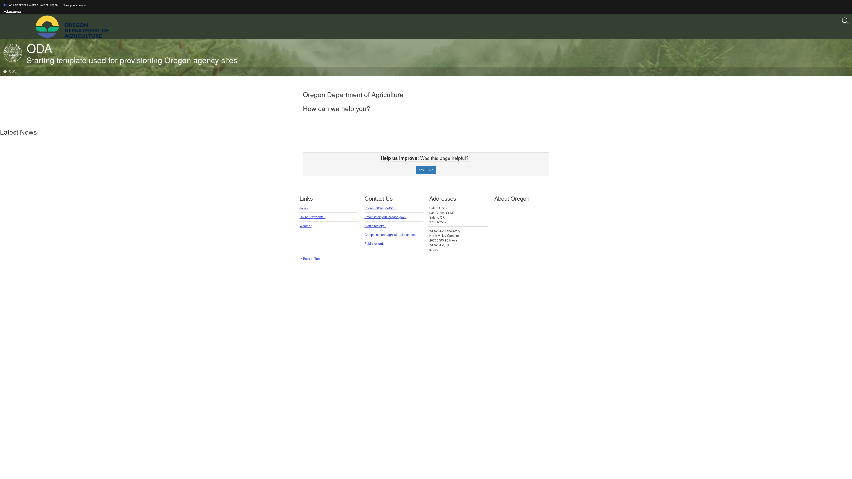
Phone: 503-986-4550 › (381, 208)
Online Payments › (312, 217)
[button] (12, 11)
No (431, 170)
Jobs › (304, 208)
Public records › (376, 243)
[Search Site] (111, 26)
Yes (421, 170)
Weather (306, 226)
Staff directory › (375, 226)
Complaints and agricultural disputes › (391, 234)
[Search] (845, 21)
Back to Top (311, 258)
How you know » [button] (74, 5)
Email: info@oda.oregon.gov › (385, 217)
